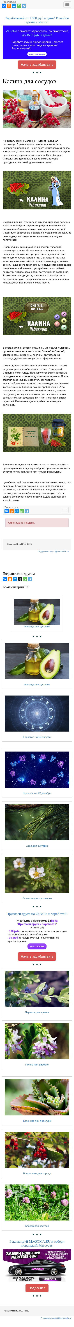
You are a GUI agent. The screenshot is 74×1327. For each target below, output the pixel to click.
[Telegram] (24, 6)
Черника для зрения (37, 1012)
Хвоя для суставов (37, 845)
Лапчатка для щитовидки (37, 898)
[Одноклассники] (9, 6)
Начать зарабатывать (37, 64)
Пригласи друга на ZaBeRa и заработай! (37, 913)
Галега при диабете (37, 1064)
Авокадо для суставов (37, 684)
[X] (20, 579)
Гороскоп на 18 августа (37, 736)
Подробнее (37, 1288)
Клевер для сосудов (37, 1225)
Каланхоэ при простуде (37, 1120)
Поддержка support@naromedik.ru (56, 1318)
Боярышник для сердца (37, 1173)
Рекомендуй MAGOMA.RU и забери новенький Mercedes (37, 1243)
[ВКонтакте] (4, 6)
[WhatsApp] (19, 6)
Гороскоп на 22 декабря (37, 793)
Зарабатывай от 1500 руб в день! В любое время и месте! (37, 20)
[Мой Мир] (14, 6)
